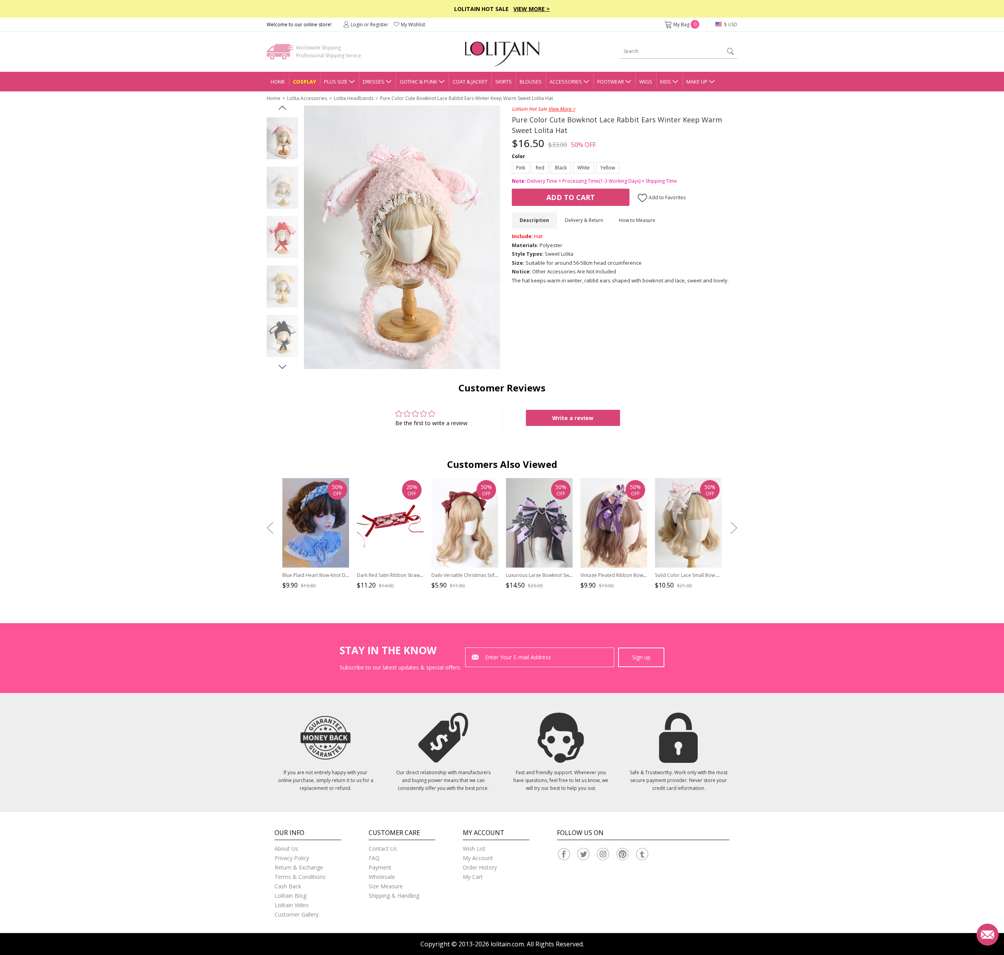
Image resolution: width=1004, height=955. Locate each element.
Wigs (645, 81)
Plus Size (335, 81)
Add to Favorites (667, 197)
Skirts (503, 81)
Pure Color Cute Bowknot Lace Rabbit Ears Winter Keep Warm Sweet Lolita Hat (466, 98)
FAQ (374, 858)
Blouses (531, 81)
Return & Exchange (299, 867)
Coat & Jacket (470, 81)
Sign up (641, 657)
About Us (286, 848)
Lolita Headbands (353, 98)
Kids (665, 81)
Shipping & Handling (394, 895)
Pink (520, 167)
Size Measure (386, 886)
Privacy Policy (292, 858)
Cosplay (304, 81)
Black (561, 167)
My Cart (473, 876)
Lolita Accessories (307, 98)
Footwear (610, 81)
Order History (480, 867)
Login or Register (369, 24)
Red (540, 167)
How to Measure (637, 220)
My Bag (685, 24)
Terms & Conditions (300, 876)
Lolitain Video (292, 905)
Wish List (474, 848)
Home (278, 81)
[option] (282, 138)
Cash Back (288, 886)
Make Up (697, 81)
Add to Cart (570, 197)
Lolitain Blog (290, 895)
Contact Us (383, 848)
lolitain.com (507, 944)
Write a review (572, 418)
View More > (531, 9)
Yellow (607, 167)
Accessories (565, 81)
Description (534, 220)
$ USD (730, 24)
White (583, 167)
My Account (478, 858)
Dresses (373, 81)
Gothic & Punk (418, 81)
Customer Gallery (296, 914)
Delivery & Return (584, 220)
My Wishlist (413, 24)
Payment (380, 867)
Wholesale (382, 876)
